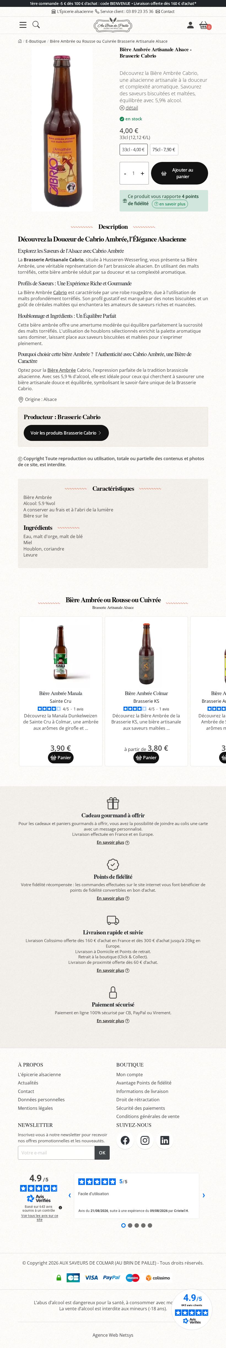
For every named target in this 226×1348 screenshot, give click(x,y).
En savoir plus (110, 842)
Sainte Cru (60, 701)
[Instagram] (145, 1140)
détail (132, 108)
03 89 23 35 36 (127, 11)
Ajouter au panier (182, 173)
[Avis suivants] (204, 1196)
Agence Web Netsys (113, 1335)
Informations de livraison (142, 1091)
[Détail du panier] (203, 24)
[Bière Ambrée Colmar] (146, 653)
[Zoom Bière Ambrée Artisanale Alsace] (62, 128)
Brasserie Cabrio (78, 416)
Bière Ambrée (61, 370)
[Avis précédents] (69, 1196)
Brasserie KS (146, 701)
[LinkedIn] (165, 1140)
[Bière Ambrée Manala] (61, 653)
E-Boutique (36, 41)
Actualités (28, 1083)
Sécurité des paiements (140, 1108)
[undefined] (60, 1207)
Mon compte (129, 1075)
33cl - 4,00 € (133, 150)
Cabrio (60, 292)
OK (102, 1153)
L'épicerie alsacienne (39, 1075)
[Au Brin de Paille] (20, 41)
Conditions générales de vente (147, 1116)
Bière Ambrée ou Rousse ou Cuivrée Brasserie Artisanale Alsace (109, 41)
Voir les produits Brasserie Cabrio (63, 433)
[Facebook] (125, 1140)
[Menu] (23, 25)
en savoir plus (172, 204)
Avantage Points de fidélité (143, 1083)
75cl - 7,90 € (164, 150)
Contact (167, 11)
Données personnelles (41, 1100)
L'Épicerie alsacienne (75, 11)
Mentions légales (35, 1108)
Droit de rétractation (138, 1100)
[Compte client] (190, 25)
